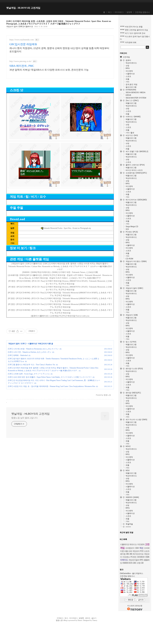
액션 (141, 548)
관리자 (87, 618)
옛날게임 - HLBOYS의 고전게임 (23, 8)
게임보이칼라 (133, 560)
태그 (110, 12)
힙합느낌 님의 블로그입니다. (24, 418)
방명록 (129, 12)
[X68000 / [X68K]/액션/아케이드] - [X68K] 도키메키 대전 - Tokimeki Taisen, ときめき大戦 (60, 272)
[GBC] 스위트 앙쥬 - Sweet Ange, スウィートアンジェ (29, 374)
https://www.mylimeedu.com (21, 40)
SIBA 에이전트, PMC (21, 65)
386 (130, 554)
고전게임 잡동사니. (127, 576)
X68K (147, 557)
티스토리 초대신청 (134, 606)
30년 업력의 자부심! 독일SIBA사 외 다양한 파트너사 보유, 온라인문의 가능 (49, 70)
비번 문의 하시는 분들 (134, 27)
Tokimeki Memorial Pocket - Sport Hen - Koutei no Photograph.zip (67, 228)
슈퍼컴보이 (129, 548)
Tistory (94, 620)
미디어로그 (119, 12)
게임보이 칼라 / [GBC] (17, 344)
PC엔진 (133, 557)
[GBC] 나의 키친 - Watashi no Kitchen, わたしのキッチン (29, 352)
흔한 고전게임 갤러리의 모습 (136, 30)
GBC (134, 563)
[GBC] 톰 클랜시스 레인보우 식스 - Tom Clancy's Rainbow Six (31, 365)
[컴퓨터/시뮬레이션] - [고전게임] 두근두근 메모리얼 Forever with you (60, 316)
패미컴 (123, 554)
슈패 (130, 551)
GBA (137, 548)
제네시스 (133, 544)
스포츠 (146, 551)
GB (142, 563)
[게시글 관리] (21, 331)
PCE (142, 551)
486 (127, 554)
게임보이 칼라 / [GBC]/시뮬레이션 (19, 26)
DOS (130, 563)
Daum (80, 620)
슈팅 (138, 563)
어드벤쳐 (140, 544)
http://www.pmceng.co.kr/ (20, 61)
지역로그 (60, 618)
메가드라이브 (138, 554)
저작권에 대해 (130, 42)
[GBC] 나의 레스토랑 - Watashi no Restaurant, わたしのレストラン (33, 349)
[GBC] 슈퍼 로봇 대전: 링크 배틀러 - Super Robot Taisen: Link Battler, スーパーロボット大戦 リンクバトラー (50, 377)
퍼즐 (126, 551)
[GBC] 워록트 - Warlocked (18, 355)
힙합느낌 (59, 620)
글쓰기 (93, 618)
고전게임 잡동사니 (142, 12)
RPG (141, 560)
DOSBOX (141, 557)
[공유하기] (17, 331)
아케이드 (124, 560)
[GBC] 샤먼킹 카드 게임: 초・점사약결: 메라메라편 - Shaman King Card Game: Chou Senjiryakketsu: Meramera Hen (51, 386)
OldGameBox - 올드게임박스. (131, 573)
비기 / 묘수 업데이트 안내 (135, 33)
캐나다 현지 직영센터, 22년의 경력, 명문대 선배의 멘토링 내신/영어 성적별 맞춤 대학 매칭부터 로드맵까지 (59, 50)
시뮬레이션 (32, 344)
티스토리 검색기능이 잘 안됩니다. (135, 37)
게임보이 (136, 551)
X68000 (125, 563)
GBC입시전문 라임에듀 (23, 44)
